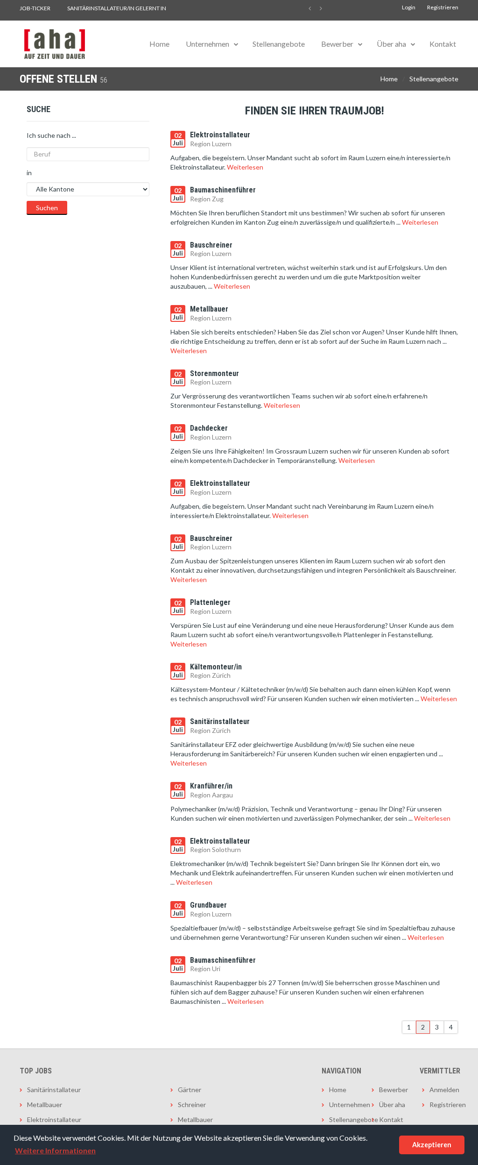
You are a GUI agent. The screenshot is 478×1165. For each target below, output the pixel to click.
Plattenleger (210, 602)
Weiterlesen (245, 167)
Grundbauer (208, 905)
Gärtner (189, 1090)
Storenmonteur (214, 373)
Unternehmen (207, 43)
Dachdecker (209, 428)
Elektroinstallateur (220, 134)
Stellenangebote (279, 43)
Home (159, 43)
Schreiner (192, 1104)
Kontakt (442, 43)
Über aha (391, 43)
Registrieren (442, 7)
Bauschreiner (211, 245)
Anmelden (443, 1090)
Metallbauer (209, 309)
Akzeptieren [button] (431, 1145)
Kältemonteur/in (216, 666)
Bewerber (337, 43)
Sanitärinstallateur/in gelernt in (116, 8)
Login (408, 7)
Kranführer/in (211, 785)
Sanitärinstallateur (220, 721)
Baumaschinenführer (223, 189)
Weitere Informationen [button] (55, 1150)
